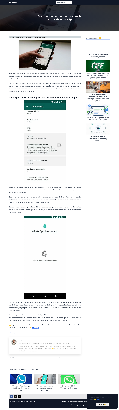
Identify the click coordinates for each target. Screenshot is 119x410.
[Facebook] (11, 396)
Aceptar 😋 (102, 404)
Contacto (12, 401)
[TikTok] (19, 396)
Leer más (98, 399)
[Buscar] (70, 2)
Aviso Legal (32, 401)
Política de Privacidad (22, 401)
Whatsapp (12, 332)
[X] (15, 396)
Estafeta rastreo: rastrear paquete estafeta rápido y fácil (63, 358)
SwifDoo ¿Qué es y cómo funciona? (20, 358)
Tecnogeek (13, 2)
